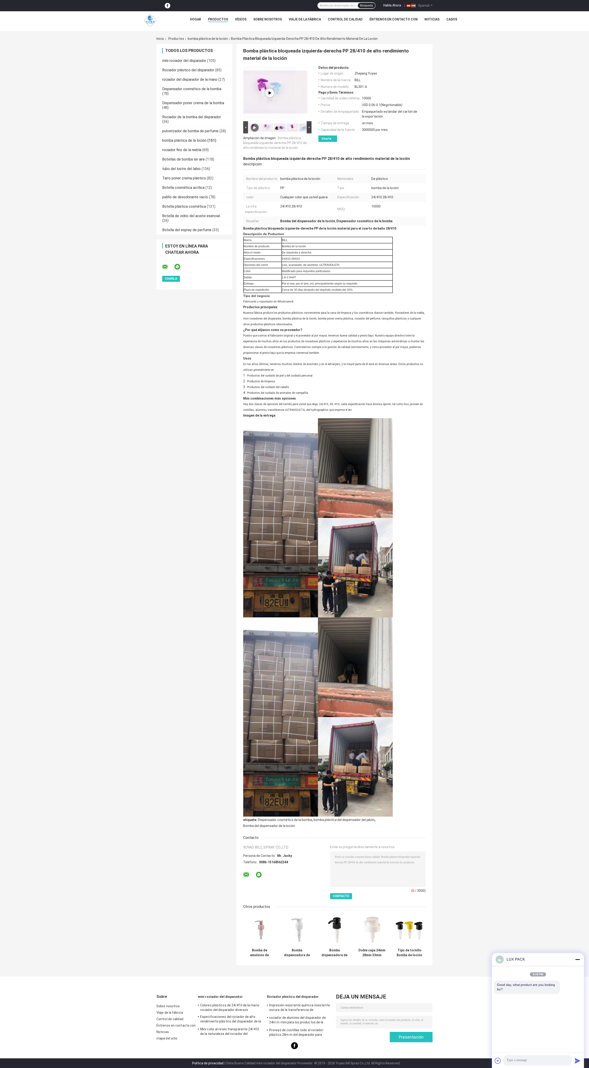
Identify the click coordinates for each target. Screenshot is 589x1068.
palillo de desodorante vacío (185, 197)
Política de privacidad (207, 1063)
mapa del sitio (166, 1038)
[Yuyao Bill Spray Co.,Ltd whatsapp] (180, 266)
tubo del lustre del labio (181, 169)
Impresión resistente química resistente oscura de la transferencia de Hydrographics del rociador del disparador (300, 1008)
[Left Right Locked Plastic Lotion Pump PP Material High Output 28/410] (269, 92)
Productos (218, 19)
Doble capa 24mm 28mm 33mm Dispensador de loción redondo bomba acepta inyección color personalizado (371, 952)
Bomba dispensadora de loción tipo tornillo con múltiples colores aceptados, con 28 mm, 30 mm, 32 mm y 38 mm (334, 952)
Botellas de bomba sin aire (183, 159)
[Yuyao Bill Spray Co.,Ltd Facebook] (167, 6)
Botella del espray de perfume (186, 230)
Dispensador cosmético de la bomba (191, 89)
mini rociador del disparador (184, 60)
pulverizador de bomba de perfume (190, 131)
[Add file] (498, 1061)
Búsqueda (366, 5)
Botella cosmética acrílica (183, 187)
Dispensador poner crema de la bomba (193, 103)
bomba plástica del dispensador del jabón (344, 820)
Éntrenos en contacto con (394, 19)
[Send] (577, 1061)
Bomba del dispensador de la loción (269, 826)
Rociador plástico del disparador (188, 70)
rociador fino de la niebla (181, 150)
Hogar (195, 19)
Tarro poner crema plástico (184, 178)
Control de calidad (345, 19)
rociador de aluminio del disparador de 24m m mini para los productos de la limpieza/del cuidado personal (297, 1020)
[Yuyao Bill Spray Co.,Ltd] (150, 20)
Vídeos (240, 19)
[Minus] (577, 959)
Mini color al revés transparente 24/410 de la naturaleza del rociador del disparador (229, 1032)
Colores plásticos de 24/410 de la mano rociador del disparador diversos (229, 1007)
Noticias (431, 19)
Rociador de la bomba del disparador (191, 117)
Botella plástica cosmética (184, 206)
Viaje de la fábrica (305, 19)
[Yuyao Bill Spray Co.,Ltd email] (168, 266)
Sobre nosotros (267, 19)
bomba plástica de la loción (208, 38)
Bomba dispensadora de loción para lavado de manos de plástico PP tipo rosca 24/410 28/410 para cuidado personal (296, 952)
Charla (326, 138)
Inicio (160, 38)
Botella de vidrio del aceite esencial (191, 216)
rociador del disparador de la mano (189, 79)
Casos (451, 19)
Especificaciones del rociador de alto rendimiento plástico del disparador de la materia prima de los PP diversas (230, 1020)
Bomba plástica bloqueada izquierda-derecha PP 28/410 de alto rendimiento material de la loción (275, 143)
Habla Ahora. (392, 5)
